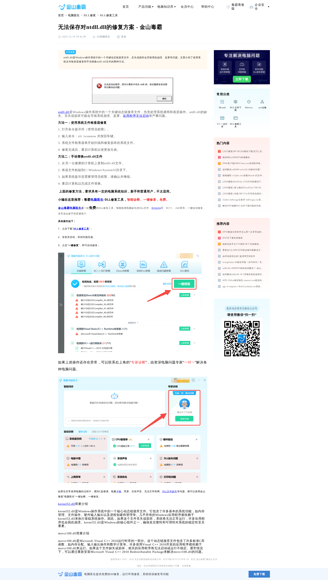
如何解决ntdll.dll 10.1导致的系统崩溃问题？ (244, 274)
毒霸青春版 (237, 6)
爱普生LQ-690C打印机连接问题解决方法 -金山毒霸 (244, 250)
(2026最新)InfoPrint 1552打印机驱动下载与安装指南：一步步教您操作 (244, 181)
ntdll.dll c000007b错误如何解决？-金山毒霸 (244, 268)
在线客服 (186, 566)
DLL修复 (90, 15)
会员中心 (187, 6)
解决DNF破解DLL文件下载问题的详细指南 (244, 206)
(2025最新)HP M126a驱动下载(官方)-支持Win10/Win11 (244, 151)
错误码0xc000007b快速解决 (236, 157)
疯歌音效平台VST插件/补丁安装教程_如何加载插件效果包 (244, 244)
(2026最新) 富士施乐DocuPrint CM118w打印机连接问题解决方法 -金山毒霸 (244, 187)
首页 (125, 6)
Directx (156, 208)
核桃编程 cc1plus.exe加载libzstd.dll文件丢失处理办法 (244, 175)
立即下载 (241, 79)
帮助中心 (207, 6)
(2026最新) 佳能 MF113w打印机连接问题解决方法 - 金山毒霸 (244, 193)
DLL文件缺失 (169, 491)
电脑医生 (74, 15)
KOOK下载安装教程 (233, 238)
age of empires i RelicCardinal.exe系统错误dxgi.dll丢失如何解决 (244, 286)
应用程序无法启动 (136, 116)
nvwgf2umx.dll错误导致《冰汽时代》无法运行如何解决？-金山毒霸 (244, 262)
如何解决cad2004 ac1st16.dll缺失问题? (242, 169)
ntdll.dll (63, 112)
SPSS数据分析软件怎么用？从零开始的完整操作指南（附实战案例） (244, 232)
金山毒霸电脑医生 (69, 207)
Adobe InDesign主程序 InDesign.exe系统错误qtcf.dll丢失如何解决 (244, 200)
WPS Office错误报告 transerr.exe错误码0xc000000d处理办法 (244, 280)
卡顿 (118, 491)
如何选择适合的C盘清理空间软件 (239, 256)
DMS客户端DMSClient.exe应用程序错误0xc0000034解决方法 (244, 163)
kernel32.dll (66, 504)
